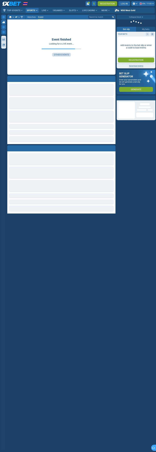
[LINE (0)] (10, 17)
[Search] (113, 17)
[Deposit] (94, 3)
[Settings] (134, 3)
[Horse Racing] (16, 17)
